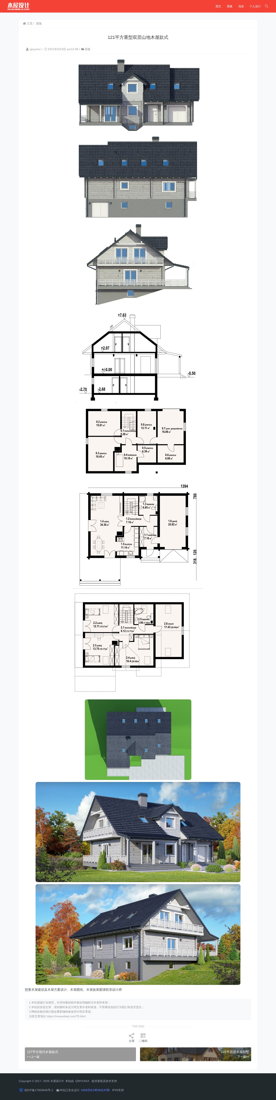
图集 (230, 6)
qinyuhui (35, 49)
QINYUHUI (82, 1081)
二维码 (143, 1041)
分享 (132, 1041)
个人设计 (255, 6)
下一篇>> (243, 1056)
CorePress (63, 1084)
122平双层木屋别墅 (235, 1052)
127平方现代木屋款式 (42, 1052)
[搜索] (266, 6)
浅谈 (241, 6)
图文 (218, 6)
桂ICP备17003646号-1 (38, 1090)
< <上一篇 (33, 1056)
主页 (29, 23)
